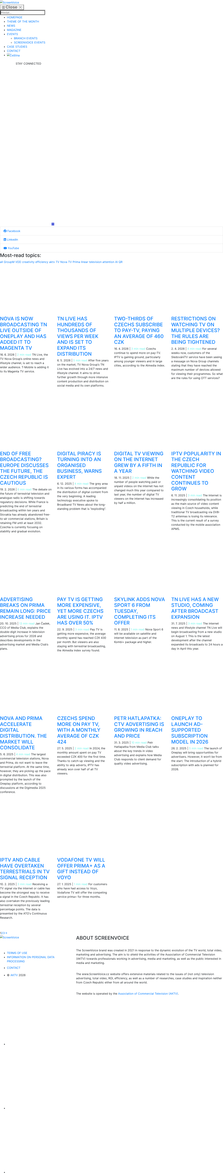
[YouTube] (28, 196)
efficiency (42, 262)
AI (117, 262)
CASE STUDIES (17, 46)
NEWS (11, 25)
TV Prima (74, 262)
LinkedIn (12, 239)
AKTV (14, 975)
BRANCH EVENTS (25, 38)
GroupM (9, 262)
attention (108, 262)
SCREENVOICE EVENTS (29, 42)
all (2, 262)
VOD (18, 262)
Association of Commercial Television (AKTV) (148, 993)
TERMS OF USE (17, 953)
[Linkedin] (28, 144)
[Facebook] (28, 92)
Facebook (13, 231)
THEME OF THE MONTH (23, 21)
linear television (91, 262)
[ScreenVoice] (9, 2)
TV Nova (62, 262)
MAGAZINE (14, 30)
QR (120, 262)
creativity (28, 262)
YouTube (13, 248)
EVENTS (12, 34)
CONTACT (13, 51)
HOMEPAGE (14, 17)
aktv (52, 262)
